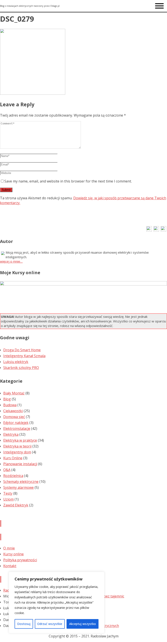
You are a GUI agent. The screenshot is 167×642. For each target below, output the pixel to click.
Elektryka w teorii (17, 446)
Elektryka (10, 434)
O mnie (9, 548)
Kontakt (9, 565)
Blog (7, 399)
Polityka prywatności (20, 560)
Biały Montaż (14, 393)
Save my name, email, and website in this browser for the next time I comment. (68, 181)
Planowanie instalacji (20, 463)
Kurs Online (12, 458)
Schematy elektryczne (20, 481)
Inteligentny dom (17, 452)
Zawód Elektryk (15, 505)
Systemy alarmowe (18, 487)
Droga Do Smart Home (22, 350)
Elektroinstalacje (16, 428)
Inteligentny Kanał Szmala (24, 355)
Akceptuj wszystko (82, 624)
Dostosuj (23, 624)
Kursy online (13, 554)
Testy (7, 493)
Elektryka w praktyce (20, 440)
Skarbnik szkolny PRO (21, 367)
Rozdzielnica (13, 475)
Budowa (10, 405)
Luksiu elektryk (15, 361)
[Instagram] (156, 230)
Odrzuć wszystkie (49, 624)
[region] (56, 602)
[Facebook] (149, 230)
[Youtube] (163, 230)
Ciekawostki (13, 410)
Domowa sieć (14, 416)
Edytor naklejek (15, 422)
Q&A (6, 469)
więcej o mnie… (11, 261)
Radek (8, 590)
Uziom (8, 499)
